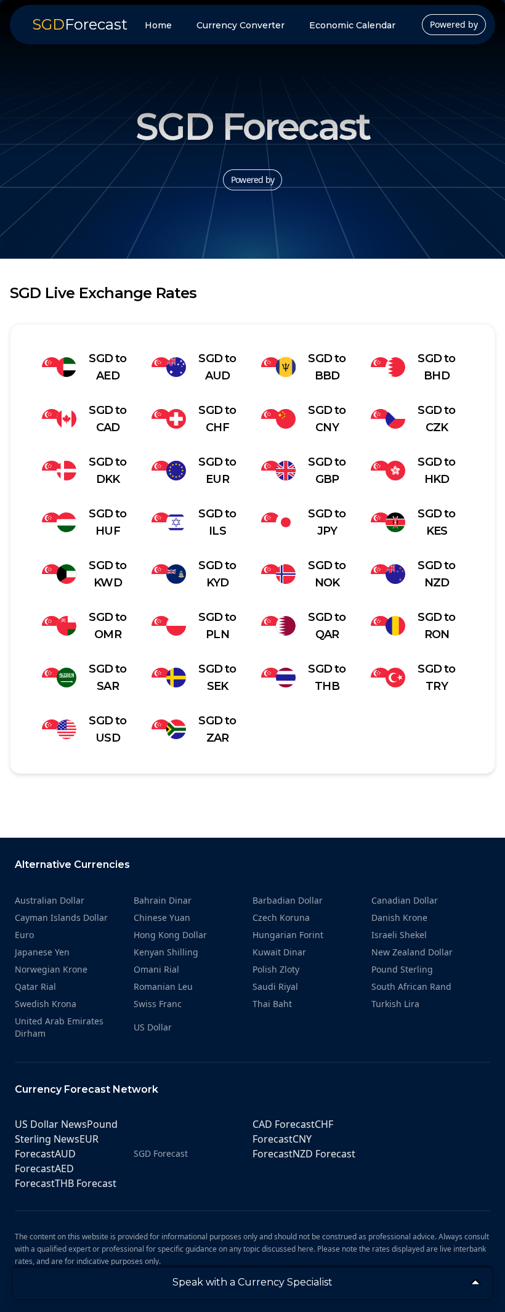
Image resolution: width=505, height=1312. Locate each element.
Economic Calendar (352, 25)
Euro (24, 935)
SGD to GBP (326, 470)
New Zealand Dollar (412, 952)
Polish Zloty (275, 969)
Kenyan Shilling (166, 952)
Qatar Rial (35, 986)
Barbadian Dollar (287, 900)
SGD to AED (107, 367)
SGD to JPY (326, 522)
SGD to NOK (326, 574)
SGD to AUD (217, 367)
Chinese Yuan (162, 917)
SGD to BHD (436, 367)
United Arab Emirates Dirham (59, 1027)
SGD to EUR (217, 470)
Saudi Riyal (275, 986)
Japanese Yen (42, 952)
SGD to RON (436, 625)
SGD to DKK (107, 470)
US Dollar (153, 1027)
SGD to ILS (217, 522)
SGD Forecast (161, 1153)
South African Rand (411, 986)
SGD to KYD (217, 574)
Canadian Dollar (404, 900)
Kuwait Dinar (279, 952)
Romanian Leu (163, 986)
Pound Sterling (402, 969)
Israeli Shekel (399, 935)
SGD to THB (326, 677)
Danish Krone (399, 917)
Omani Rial (156, 969)
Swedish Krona (45, 1004)
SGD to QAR (326, 625)
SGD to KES (436, 522)
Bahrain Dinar (163, 900)
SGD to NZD (436, 574)
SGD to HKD (436, 470)
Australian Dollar (49, 900)
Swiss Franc (158, 1004)
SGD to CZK (436, 418)
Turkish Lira (395, 1004)
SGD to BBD (326, 367)
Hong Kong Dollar (170, 935)
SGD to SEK (217, 677)
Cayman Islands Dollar (61, 917)
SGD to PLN (217, 625)
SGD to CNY (326, 418)
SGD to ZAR (217, 729)
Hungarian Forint (287, 935)
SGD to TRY (436, 677)
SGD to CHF (217, 418)
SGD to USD (107, 729)
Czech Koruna (281, 917)
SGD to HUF (107, 522)
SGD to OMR (107, 625)
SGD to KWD (107, 574)
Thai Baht (272, 1004)
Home (158, 25)
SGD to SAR (107, 677)
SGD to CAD (107, 418)
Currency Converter (240, 25)
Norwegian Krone (51, 969)
